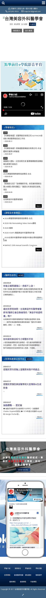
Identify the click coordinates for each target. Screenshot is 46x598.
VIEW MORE (23, 470)
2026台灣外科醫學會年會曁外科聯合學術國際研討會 (22, 239)
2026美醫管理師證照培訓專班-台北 (17, 174)
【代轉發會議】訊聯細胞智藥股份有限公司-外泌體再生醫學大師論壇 (22, 149)
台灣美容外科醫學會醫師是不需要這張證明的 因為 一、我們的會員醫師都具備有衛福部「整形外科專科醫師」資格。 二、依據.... (22, 322)
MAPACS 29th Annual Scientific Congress (20, 245)
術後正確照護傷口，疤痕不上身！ (19, 285)
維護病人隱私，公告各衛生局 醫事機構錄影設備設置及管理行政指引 (23, 162)
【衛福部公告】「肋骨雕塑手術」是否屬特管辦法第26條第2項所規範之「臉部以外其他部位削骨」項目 (22, 186)
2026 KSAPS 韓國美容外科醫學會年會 (19, 232)
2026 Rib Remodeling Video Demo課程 (20, 223)
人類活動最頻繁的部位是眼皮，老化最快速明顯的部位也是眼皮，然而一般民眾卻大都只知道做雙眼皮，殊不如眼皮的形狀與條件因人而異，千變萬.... (22, 345)
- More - (39, 297)
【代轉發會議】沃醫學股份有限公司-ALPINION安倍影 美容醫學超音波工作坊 (22, 137)
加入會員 (28, 30)
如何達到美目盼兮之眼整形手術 (18, 339)
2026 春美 (8, 228)
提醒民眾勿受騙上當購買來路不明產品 (21, 369)
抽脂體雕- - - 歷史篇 (12, 405)
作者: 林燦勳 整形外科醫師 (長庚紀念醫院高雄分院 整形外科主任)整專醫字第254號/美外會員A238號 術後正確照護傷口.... (22, 292)
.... (40, 369)
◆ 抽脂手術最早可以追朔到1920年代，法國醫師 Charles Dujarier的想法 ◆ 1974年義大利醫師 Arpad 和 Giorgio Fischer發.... (22, 411)
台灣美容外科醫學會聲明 (13, 199)
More (38, 206)
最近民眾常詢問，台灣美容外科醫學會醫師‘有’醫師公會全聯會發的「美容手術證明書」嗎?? (22, 312)
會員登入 (16, 30)
